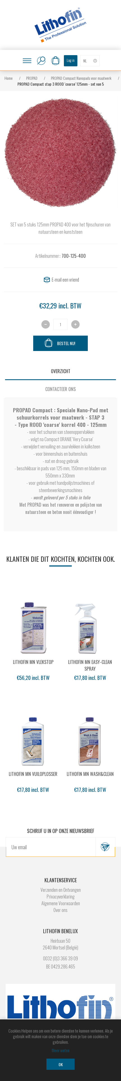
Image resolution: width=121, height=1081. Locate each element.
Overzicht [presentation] (60, 371)
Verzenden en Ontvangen (61, 889)
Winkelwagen (55, 60)
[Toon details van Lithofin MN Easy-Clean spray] (90, 627)
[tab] (60, 371)
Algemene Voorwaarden (60, 903)
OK (61, 1064)
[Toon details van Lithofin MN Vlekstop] (33, 627)
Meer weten (61, 1050)
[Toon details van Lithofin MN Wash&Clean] (90, 739)
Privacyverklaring (61, 896)
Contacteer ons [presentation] (60, 389)
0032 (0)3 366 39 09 (60, 958)
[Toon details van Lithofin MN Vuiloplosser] (33, 739)
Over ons (60, 910)
